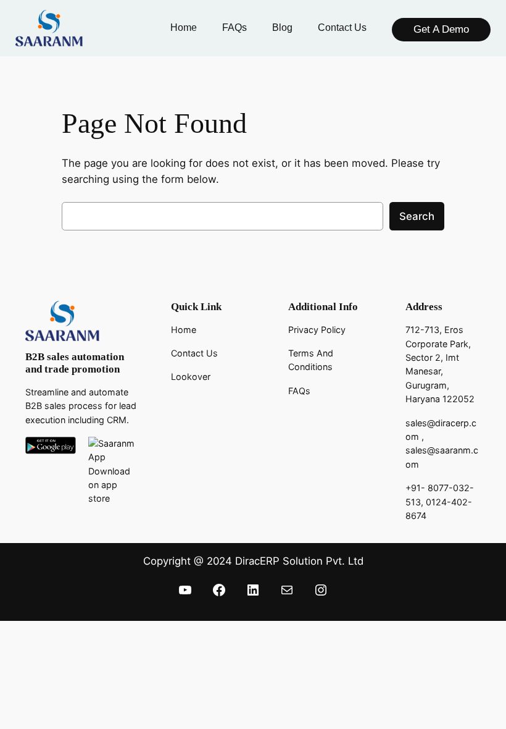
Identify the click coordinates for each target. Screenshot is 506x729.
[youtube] (185, 590)
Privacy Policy (317, 329)
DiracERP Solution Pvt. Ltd (299, 561)
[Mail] (287, 590)
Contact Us (194, 353)
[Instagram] (321, 590)
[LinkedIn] (253, 590)
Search (416, 216)
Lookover (190, 376)
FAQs (299, 391)
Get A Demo (441, 29)
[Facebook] (219, 590)
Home (183, 329)
